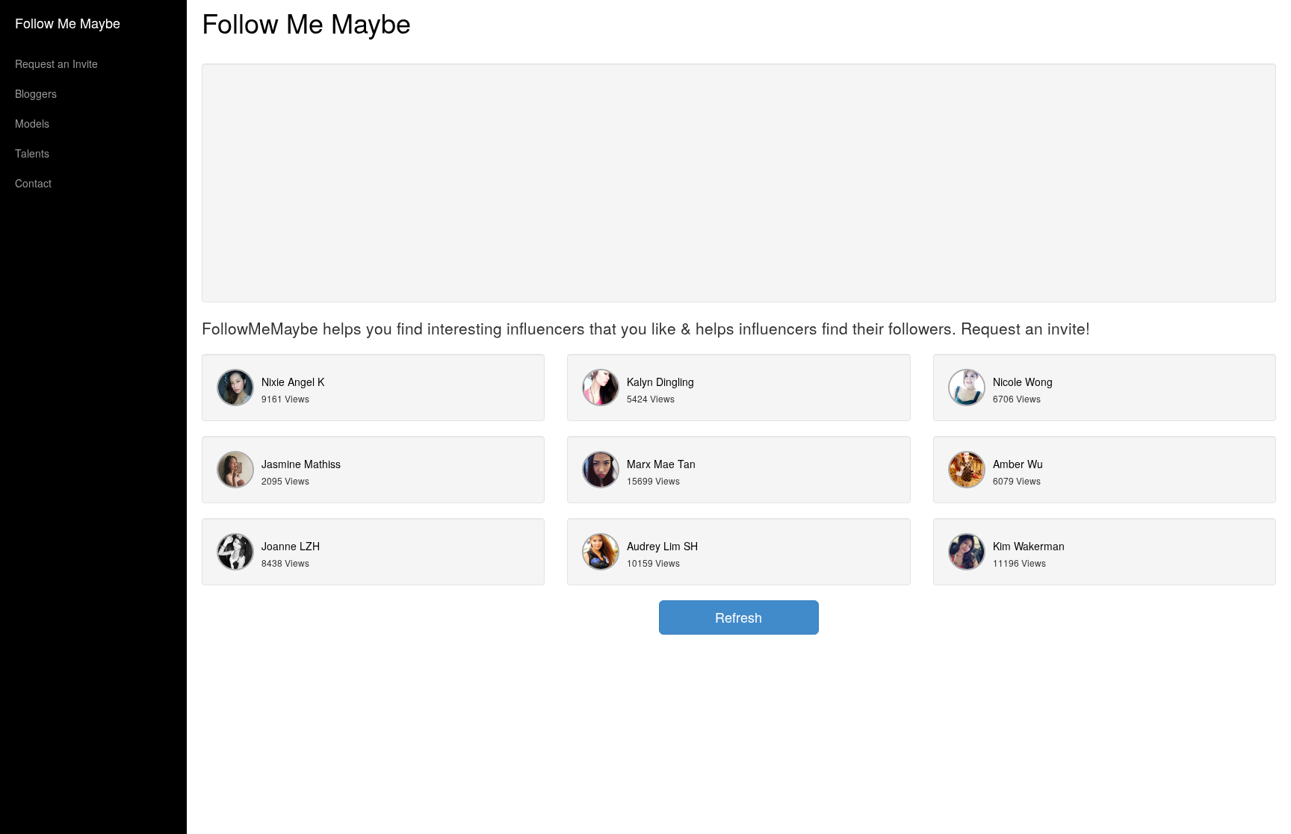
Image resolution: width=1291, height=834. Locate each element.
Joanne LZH (290, 545)
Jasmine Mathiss (301, 463)
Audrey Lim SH (662, 545)
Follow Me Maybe (67, 22)
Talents (32, 153)
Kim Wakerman (1029, 545)
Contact (33, 182)
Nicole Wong (1023, 381)
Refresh (738, 616)
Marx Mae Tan (661, 463)
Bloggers (36, 93)
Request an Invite (56, 63)
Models (32, 123)
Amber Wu (1018, 463)
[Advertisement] (739, 182)
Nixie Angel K (292, 381)
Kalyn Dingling (660, 381)
